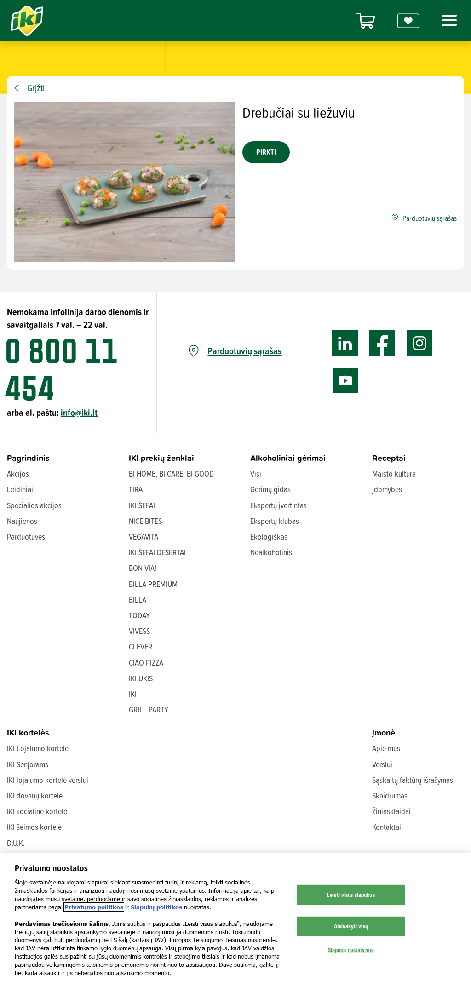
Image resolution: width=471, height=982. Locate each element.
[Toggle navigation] (448, 20)
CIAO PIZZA (146, 662)
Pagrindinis (28, 458)
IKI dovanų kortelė (35, 795)
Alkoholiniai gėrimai (288, 458)
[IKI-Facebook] (382, 343)
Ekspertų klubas (274, 521)
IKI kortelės (28, 732)
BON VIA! (142, 568)
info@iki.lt (79, 412)
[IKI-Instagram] (420, 343)
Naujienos (22, 521)
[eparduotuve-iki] (365, 20)
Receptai (389, 458)
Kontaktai (386, 827)
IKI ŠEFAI (142, 505)
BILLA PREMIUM (153, 584)
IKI (133, 694)
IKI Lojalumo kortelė (38, 748)
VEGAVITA (143, 536)
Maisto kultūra (394, 473)
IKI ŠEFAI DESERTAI (157, 552)
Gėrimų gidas (270, 489)
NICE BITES (145, 521)
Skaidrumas (390, 795)
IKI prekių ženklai (161, 458)
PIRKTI (266, 152)
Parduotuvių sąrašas (244, 351)
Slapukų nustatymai (351, 949)
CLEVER (140, 646)
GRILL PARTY (148, 709)
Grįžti (36, 87)
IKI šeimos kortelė (34, 827)
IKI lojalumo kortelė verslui (47, 780)
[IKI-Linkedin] (345, 343)
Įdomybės (387, 489)
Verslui (382, 764)
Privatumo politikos (93, 907)
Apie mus (386, 748)
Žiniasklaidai (391, 811)
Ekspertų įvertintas (278, 505)
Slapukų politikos (156, 907)
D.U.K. (16, 843)
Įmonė (383, 732)
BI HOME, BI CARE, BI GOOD (171, 473)
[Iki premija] (408, 20)
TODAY (139, 615)
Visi (255, 473)
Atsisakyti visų (351, 926)
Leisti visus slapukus (351, 894)
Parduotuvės (26, 536)
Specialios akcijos (34, 505)
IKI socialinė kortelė (37, 811)
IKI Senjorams (27, 764)
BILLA (137, 599)
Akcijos (18, 473)
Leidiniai (20, 489)
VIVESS (139, 631)
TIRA (136, 489)
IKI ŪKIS (141, 678)
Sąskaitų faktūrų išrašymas (412, 780)
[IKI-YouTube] (345, 380)
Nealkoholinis (271, 552)
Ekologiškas (268, 536)
